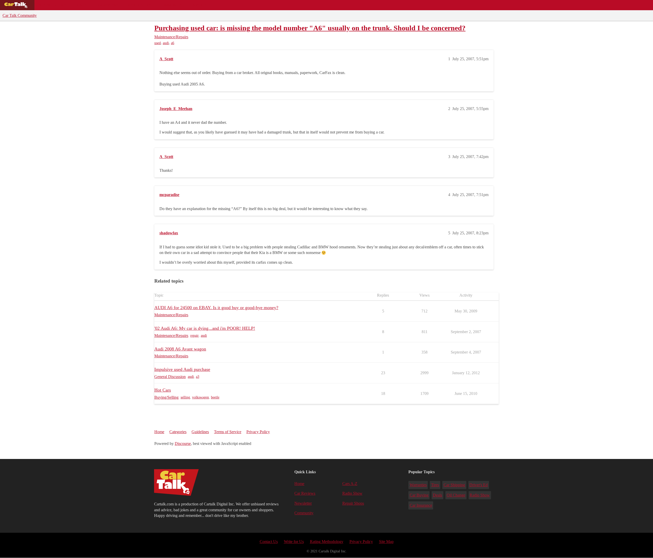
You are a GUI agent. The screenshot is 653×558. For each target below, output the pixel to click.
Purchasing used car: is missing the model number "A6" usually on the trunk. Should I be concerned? (310, 28)
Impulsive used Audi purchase (182, 369)
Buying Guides (53, 5)
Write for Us (294, 541)
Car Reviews (107, 5)
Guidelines (200, 432)
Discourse (183, 443)
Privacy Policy (258, 432)
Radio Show (352, 493)
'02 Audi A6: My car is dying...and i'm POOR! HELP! (204, 328)
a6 (172, 43)
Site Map (386, 541)
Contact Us (269, 541)
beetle (215, 397)
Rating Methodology (326, 541)
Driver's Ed (478, 485)
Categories (177, 432)
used (157, 43)
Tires (435, 485)
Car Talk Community (20, 15)
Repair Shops (139, 5)
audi (166, 43)
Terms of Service (227, 432)
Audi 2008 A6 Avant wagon (180, 348)
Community (171, 5)
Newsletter (303, 503)
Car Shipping (454, 485)
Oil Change (456, 495)
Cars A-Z (198, 5)
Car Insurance (421, 505)
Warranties (418, 485)
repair (194, 335)
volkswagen (200, 397)
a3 (197, 377)
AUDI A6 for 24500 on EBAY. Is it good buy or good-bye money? (216, 307)
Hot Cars (162, 390)
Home (159, 432)
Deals (80, 5)
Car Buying (419, 495)
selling (185, 397)
